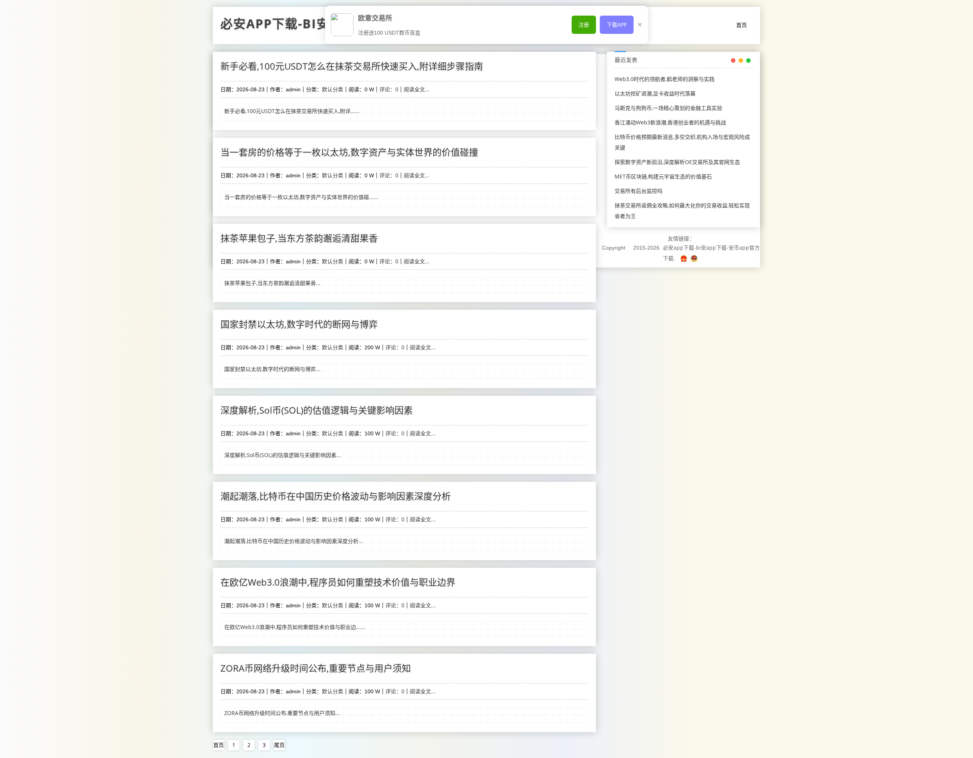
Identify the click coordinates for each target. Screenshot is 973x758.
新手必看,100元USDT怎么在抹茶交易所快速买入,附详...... (292, 111)
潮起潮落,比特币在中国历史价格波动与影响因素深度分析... (293, 541)
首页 (741, 25)
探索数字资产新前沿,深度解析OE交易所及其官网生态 (677, 162)
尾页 (279, 744)
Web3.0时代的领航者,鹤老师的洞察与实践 (665, 79)
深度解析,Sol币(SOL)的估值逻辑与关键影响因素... (282, 455)
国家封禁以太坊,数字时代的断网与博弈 (299, 324)
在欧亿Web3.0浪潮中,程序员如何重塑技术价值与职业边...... (294, 627)
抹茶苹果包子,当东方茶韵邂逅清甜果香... (272, 283)
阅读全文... (416, 89)
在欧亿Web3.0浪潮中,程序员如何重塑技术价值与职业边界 (337, 582)
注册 (583, 24)
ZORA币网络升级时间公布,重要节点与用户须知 (315, 668)
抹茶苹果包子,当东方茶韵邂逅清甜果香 (299, 238)
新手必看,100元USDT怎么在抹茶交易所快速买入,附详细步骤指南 (351, 66)
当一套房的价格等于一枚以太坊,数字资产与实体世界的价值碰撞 (349, 152)
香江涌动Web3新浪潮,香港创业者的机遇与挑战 (670, 122)
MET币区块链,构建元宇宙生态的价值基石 (663, 176)
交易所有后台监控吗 (638, 190)
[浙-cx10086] (684, 258)
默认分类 (332, 89)
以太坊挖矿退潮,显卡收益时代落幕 (655, 93)
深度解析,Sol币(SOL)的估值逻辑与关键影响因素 (316, 410)
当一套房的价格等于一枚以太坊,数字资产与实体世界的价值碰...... (301, 197)
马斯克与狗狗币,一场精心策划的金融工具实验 (668, 107)
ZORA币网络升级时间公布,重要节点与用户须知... (282, 713)
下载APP (617, 24)
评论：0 (388, 89)
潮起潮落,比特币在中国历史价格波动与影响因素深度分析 (335, 496)
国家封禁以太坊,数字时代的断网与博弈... (272, 369)
